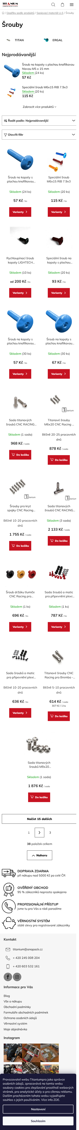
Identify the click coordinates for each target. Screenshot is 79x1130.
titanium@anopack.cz (28, 949)
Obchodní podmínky (17, 1007)
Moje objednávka (15, 1029)
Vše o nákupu (13, 1001)
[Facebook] (8, 977)
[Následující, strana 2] (39, 832)
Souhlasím (38, 1121)
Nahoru (41, 855)
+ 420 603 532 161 (26, 966)
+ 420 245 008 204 (26, 958)
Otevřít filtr (15, 134)
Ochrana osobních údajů (20, 1018)
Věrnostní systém (15, 1023)
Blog (7, 996)
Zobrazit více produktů (38, 107)
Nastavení (38, 1109)
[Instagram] (17, 977)
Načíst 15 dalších (39, 819)
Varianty (18, 212)
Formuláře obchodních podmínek (26, 1012)
